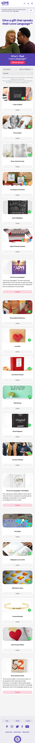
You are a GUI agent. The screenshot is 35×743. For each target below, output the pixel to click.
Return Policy (25, 732)
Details (17, 110)
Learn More (16, 11)
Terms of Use (9, 732)
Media (17, 721)
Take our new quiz (17, 62)
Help (7, 721)
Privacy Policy (17, 732)
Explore (17, 292)
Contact (28, 721)
